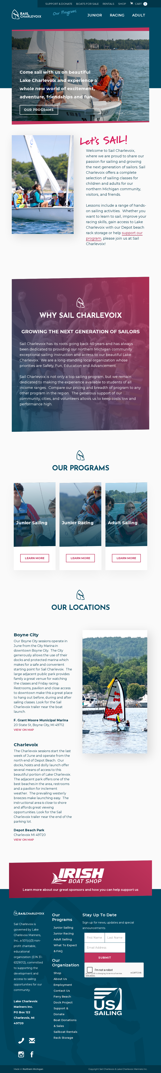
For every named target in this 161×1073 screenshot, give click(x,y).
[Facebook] (32, 1054)
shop (122, 3)
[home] (26, 14)
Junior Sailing (64, 927)
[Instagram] (21, 1054)
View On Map (24, 730)
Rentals (108, 3)
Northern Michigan (33, 1069)
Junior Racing (64, 933)
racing (117, 15)
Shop (57, 973)
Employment (63, 985)
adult (138, 15)
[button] (138, 3)
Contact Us (62, 990)
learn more (34, 558)
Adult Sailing (63, 939)
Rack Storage (63, 1037)
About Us (60, 979)
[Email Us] (32, 1041)
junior (94, 15)
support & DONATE (58, 3)
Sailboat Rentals (65, 1032)
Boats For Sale (87, 3)
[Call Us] (21, 1041)
